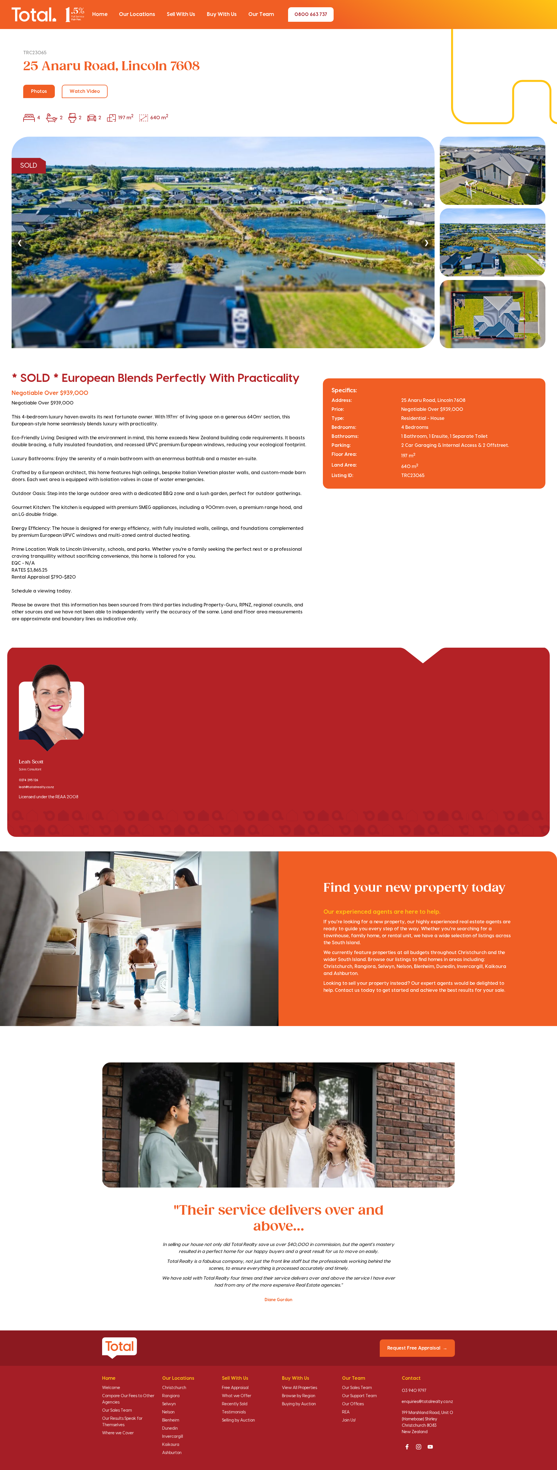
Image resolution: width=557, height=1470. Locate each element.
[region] (278, 242)
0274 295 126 (28, 780)
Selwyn (169, 1404)
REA (346, 1412)
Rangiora (171, 1396)
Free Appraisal (235, 1388)
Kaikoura (170, 1445)
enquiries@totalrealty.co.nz (427, 1402)
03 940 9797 (414, 1391)
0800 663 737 (310, 14)
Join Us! (349, 1420)
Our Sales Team (117, 1410)
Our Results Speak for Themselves (122, 1422)
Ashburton (172, 1453)
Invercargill (172, 1437)
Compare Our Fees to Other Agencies (128, 1399)
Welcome (111, 1388)
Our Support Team (359, 1396)
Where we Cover (118, 1433)
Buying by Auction (299, 1404)
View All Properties (299, 1388)
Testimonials (234, 1412)
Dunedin (170, 1428)
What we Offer (236, 1396)
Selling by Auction (238, 1420)
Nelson (168, 1412)
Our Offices (353, 1404)
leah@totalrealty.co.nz (36, 787)
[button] (99, 14)
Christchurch (174, 1388)
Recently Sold (234, 1404)
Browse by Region (298, 1396)
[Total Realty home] (48, 14)
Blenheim (170, 1420)
